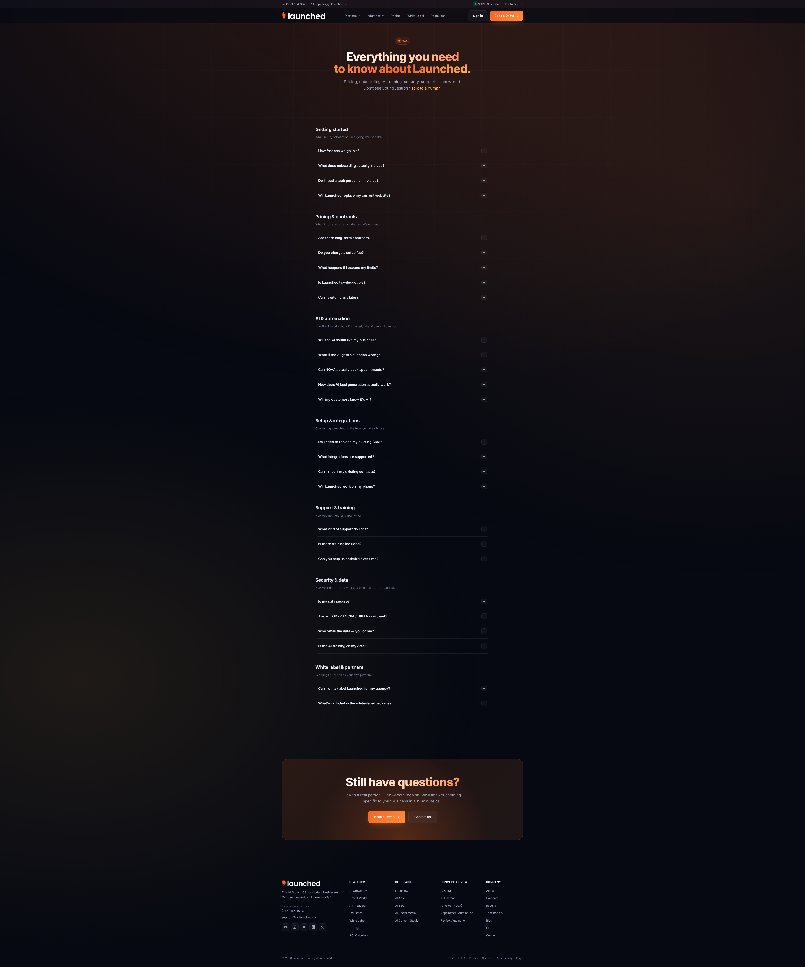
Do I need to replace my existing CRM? (350, 442)
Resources (438, 15)
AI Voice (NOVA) (451, 905)
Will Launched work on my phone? (346, 486)
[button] (499, 4)
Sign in (478, 15)
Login (519, 958)
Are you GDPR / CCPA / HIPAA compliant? (352, 616)
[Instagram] (295, 927)
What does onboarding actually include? (351, 166)
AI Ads (399, 898)
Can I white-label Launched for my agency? (354, 688)
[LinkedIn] (313, 927)
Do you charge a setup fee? (341, 253)
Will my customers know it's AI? (344, 399)
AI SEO (399, 905)
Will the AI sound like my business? (347, 340)
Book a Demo (504, 15)
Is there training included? (339, 544)
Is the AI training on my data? (342, 646)
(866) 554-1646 (296, 4)
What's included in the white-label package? (354, 703)
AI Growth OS (358, 890)
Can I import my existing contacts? (347, 471)
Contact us (422, 817)
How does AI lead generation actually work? (354, 384)
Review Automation (453, 920)
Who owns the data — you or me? (346, 631)
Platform (351, 15)
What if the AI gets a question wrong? (349, 355)
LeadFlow (401, 890)
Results (491, 905)
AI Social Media (405, 913)
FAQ (489, 928)
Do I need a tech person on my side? (348, 180)
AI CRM (446, 890)
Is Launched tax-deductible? (341, 282)
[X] (322, 927)
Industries (374, 15)
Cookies (487, 958)
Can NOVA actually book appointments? (351, 370)
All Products (357, 905)
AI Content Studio (406, 920)
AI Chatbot (448, 898)
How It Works (358, 898)
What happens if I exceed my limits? (348, 267)
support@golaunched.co (331, 4)
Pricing (396, 15)
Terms (450, 958)
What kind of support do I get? (343, 529)
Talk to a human (426, 88)
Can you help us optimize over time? (348, 559)
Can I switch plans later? (338, 297)
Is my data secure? (334, 601)
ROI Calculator (359, 935)
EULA (461, 958)
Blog (489, 920)
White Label (415, 15)
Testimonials (494, 913)
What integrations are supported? (346, 457)
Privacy (473, 958)
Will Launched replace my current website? (354, 195)
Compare (492, 898)
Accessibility (504, 958)
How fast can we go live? (338, 151)
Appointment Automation (457, 913)
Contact (491, 935)
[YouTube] (304, 927)
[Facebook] (285, 927)
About (490, 890)
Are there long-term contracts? (344, 238)
